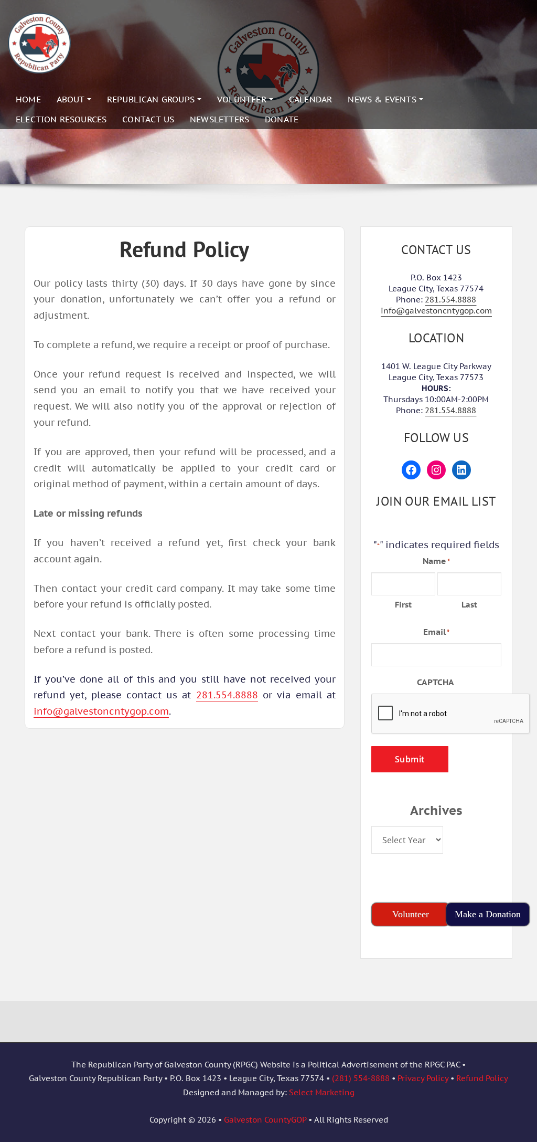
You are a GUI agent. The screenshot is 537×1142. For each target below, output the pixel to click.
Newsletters (219, 119)
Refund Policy (482, 1078)
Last (469, 605)
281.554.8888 (227, 695)
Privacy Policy (423, 1078)
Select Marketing (322, 1092)
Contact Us (148, 119)
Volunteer (243, 99)
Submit (410, 759)
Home (28, 99)
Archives (436, 810)
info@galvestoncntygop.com (101, 711)
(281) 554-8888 (361, 1078)
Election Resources (61, 119)
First (403, 605)
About (72, 99)
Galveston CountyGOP (265, 1120)
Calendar (310, 99)
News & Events (383, 99)
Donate (281, 119)
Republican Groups (152, 99)
